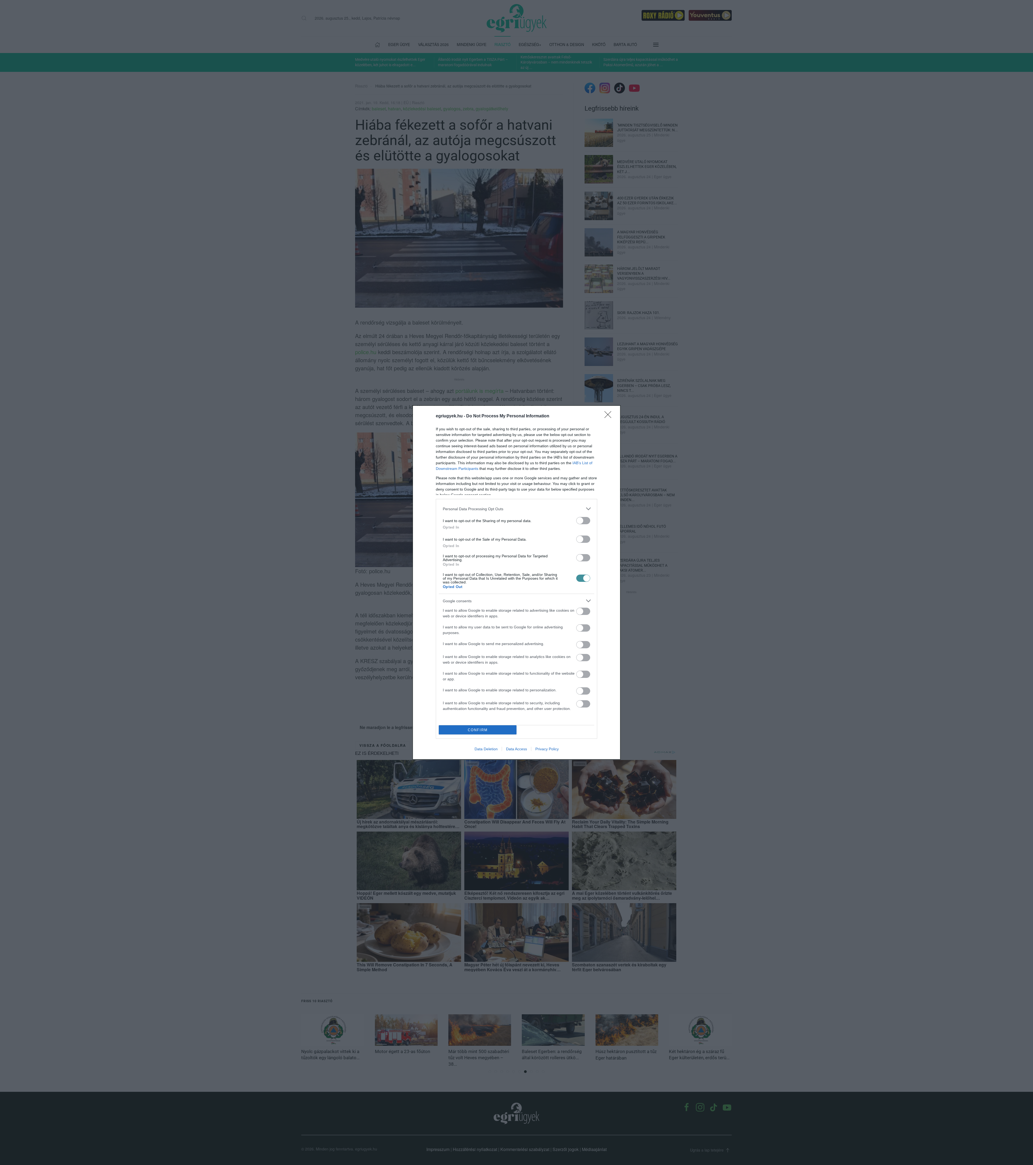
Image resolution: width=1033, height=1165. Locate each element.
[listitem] (516, 509)
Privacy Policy (547, 749)
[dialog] (516, 582)
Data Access (516, 749)
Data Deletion (486, 749)
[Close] (609, 416)
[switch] (583, 520)
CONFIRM (478, 730)
